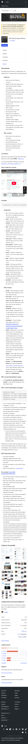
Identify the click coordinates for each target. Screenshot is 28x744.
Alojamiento (4, 695)
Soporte (5, 64)
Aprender (3, 702)
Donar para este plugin (6, 682)
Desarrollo (5, 60)
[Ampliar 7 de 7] (25, 581)
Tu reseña (3, 663)
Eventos (17, 704)
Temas (16, 693)
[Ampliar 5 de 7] (25, 549)
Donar (17, 706)
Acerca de (3, 690)
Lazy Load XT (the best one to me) (14, 365)
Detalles (5, 50)
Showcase (17, 690)
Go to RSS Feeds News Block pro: (8, 472)
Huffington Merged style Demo (14, 326)
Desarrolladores (5, 706)
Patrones (17, 697)
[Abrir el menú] (26, 2)
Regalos (17, 709)
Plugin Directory (4, 5)
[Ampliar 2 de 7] (11, 556)
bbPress (4, 717)
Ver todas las (23, 663)
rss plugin (24, 636)
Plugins (16, 695)
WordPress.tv (5, 709)
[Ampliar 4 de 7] (11, 584)
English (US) (24, 631)
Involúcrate (17, 702)
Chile (5, 726)
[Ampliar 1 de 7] (11, 549)
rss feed (19, 636)
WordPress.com (5, 713)
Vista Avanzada (5, 640)
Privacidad (3, 697)
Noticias (3, 693)
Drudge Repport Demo (11, 328)
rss (18, 634)
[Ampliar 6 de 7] (25, 562)
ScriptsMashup (19, 468)
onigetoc (13, 40)
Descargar (4, 45)
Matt (3, 715)
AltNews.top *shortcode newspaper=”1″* (11, 163)
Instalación (5, 57)
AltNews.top (21, 158)
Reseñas (5, 53)
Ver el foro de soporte (6, 672)
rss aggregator (23, 634)
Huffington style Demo (12, 324)
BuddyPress (4, 720)
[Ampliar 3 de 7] (11, 564)
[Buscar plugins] (15, 10)
